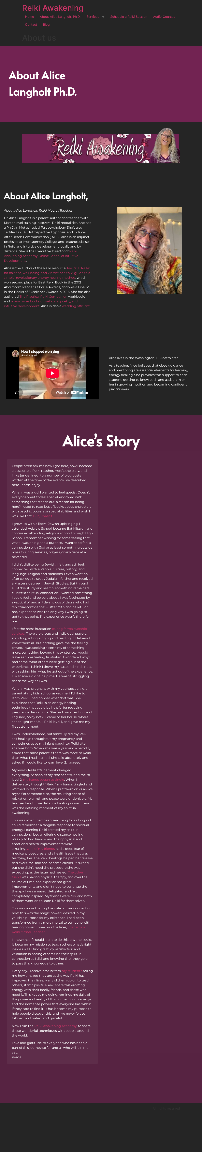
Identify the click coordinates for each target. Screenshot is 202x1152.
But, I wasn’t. (43, 516)
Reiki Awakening (53, 8)
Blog (46, 24)
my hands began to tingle (43, 779)
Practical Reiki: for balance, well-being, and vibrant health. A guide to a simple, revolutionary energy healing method (47, 273)
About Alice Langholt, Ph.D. (60, 17)
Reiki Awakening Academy (55, 1026)
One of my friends (41, 849)
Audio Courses (164, 17)
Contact (31, 24)
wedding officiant (76, 306)
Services (92, 17)
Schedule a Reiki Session (128, 17)
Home (29, 17)
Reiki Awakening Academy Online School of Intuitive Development (41, 256)
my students (72, 971)
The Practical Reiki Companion (43, 296)
